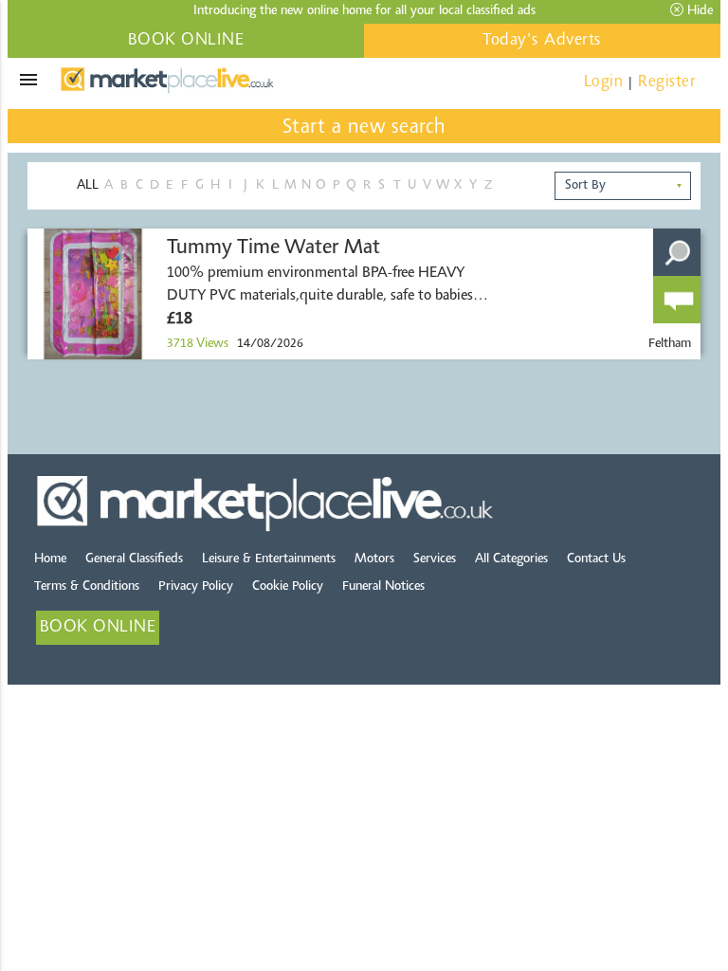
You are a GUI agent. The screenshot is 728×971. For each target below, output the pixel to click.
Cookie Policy (287, 587)
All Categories (511, 559)
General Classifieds (134, 559)
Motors (374, 559)
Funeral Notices (383, 587)
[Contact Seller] (677, 300)
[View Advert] (677, 252)
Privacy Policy (195, 587)
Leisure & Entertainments (269, 559)
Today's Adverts (542, 40)
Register (666, 82)
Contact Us (596, 559)
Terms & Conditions (86, 587)
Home (50, 559)
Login (604, 82)
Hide (698, 11)
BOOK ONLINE (186, 40)
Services (434, 559)
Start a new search (364, 128)
